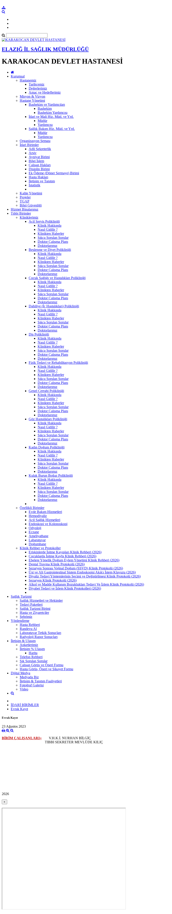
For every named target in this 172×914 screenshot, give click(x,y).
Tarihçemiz (36, 84)
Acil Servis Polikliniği (44, 221)
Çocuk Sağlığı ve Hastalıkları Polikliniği (57, 278)
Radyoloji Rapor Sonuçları (39, 637)
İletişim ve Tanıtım (42, 181)
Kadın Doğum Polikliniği (46, 447)
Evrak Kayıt (19, 709)
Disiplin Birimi (39, 169)
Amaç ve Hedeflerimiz (45, 92)
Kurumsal (18, 76)
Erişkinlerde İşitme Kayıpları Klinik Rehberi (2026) (65, 552)
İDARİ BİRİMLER (25, 705)
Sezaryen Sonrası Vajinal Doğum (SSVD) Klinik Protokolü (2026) (76, 568)
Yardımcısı (45, 125)
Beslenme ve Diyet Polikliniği (50, 250)
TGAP (24, 201)
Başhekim (45, 108)
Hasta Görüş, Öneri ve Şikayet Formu (46, 669)
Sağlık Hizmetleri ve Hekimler (41, 600)
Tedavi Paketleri (31, 604)
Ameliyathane (38, 536)
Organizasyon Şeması (35, 141)
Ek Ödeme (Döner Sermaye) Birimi (54, 173)
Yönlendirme (20, 621)
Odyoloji (35, 528)
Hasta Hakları (38, 177)
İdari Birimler (29, 145)
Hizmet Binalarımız (24, 209)
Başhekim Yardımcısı (52, 112)
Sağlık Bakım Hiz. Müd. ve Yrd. (52, 129)
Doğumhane (37, 544)
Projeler (25, 197)
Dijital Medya (20, 673)
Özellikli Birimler (32, 508)
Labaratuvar (37, 540)
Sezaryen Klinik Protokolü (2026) (53, 580)
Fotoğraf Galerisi (32, 685)
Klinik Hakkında (49, 225)
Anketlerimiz (29, 645)
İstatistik (34, 185)
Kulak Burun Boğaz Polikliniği (51, 475)
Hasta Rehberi (30, 625)
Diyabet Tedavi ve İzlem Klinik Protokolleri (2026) (65, 588)
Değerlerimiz (38, 88)
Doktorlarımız (47, 246)
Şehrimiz (26, 617)
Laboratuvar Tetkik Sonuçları (40, 633)
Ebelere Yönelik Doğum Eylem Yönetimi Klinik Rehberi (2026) (74, 560)
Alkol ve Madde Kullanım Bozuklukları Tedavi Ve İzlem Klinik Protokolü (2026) (86, 584)
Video (24, 689)
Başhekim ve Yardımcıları (47, 104)
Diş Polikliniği (39, 334)
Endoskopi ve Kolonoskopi (48, 524)
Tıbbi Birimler (21, 213)
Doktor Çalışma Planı (53, 242)
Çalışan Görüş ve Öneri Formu (41, 665)
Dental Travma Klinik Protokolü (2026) (57, 564)
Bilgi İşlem (36, 161)
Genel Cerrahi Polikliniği (46, 391)
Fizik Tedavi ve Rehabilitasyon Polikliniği (58, 362)
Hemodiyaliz (38, 516)
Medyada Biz (29, 677)
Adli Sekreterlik (40, 149)
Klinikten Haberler (51, 233)
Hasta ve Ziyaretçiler (34, 612)
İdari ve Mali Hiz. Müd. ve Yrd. (51, 117)
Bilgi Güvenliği (31, 205)
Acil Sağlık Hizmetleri (44, 520)
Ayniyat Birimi (39, 157)
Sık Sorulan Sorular (33, 661)
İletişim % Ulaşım (32, 649)
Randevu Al (28, 629)
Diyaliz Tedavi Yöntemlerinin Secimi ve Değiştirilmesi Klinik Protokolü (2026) (85, 576)
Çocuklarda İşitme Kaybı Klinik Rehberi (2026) (62, 556)
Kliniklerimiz (29, 217)
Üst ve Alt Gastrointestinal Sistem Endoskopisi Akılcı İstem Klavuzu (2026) (82, 572)
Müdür (42, 121)
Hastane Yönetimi (32, 100)
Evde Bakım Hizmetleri (45, 512)
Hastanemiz (28, 80)
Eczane (34, 532)
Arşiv (33, 153)
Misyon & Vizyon (32, 96)
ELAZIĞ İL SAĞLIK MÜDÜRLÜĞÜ (45, 49)
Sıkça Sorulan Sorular (53, 237)
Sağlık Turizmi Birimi (35, 608)
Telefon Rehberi (31, 657)
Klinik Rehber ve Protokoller (40, 548)
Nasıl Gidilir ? (48, 229)
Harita (33, 653)
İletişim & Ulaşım (23, 641)
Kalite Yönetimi (31, 193)
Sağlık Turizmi (21, 596)
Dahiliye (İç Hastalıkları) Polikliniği (54, 306)
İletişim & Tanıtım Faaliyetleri (41, 681)
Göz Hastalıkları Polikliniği (48, 419)
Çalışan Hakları (40, 165)
